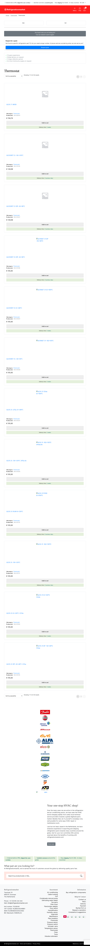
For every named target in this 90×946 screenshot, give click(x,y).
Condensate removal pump (49, 898)
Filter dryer (54, 904)
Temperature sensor (51, 928)
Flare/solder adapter (51, 906)
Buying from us (81, 908)
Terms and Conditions (26, 943)
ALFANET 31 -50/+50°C (14, 359)
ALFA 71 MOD (11, 104)
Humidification (53, 910)
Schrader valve (53, 926)
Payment (83, 906)
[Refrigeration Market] (24, 9)
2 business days (48, 178)
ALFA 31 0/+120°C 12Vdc (15, 613)
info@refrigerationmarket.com (18, 903)
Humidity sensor (52, 912)
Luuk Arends (82, 943)
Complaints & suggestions (77, 912)
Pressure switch (52, 924)
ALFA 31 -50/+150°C (13, 562)
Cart (84, 9)
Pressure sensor (52, 922)
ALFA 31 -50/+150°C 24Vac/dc (16, 461)
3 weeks (49, 127)
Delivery (83, 904)
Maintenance (53, 916)
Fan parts (54, 902)
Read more (51, 844)
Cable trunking (53, 894)
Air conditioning (52, 892)
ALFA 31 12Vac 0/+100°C (14, 410)
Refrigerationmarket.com (12, 943)
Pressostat (54, 920)
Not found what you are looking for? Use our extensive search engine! (45, 33)
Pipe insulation (53, 918)
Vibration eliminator (51, 936)
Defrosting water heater (50, 900)
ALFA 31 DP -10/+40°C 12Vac (16, 664)
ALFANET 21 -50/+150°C (14, 155)
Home (7, 15)
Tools (56, 934)
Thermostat (13, 15)
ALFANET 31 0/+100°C (14, 308)
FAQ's (84, 901)
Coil (56, 896)
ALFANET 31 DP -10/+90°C (15, 257)
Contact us (82, 899)
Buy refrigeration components (76, 892)
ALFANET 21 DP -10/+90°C (15, 206)
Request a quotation (79, 910)
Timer (56, 932)
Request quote (45, 47)
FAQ (80, 10)
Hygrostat (54, 914)
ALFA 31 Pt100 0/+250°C (14, 511)
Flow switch (54, 908)
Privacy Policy (36, 943)
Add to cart (45, 123)
